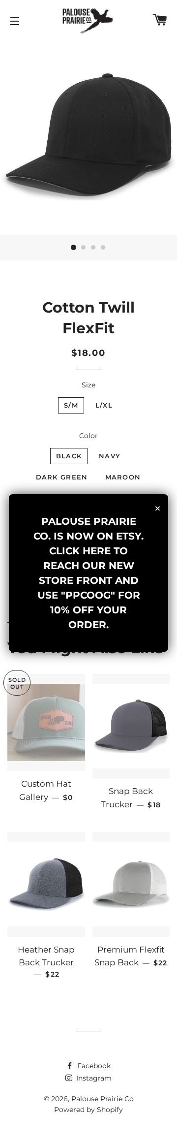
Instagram (93, 1078)
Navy (109, 456)
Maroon (123, 477)
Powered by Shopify (88, 1109)
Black (69, 456)
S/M (71, 405)
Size (88, 385)
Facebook (93, 1065)
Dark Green (62, 477)
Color (88, 435)
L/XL (104, 405)
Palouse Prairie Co (102, 1098)
